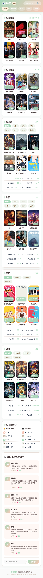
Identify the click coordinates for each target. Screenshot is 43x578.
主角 (12, 179)
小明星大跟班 (30, 330)
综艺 (29, 8)
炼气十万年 (30, 410)
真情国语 (12, 183)
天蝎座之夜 (12, 254)
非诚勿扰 (30, 335)
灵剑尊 (12, 406)
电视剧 (13, 8)
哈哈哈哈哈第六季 (30, 339)
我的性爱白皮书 (12, 259)
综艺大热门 (12, 330)
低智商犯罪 (30, 188)
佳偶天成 (30, 183)
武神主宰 (30, 406)
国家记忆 (12, 263)
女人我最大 (12, 339)
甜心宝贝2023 (30, 263)
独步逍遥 (12, 410)
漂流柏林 (30, 254)
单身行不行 (12, 335)
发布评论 (33, 562)
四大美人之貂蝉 (30, 259)
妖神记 (12, 415)
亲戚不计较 (12, 188)
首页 (5, 8)
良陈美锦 (30, 179)
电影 (21, 8)
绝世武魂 (30, 415)
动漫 (36, 8)
